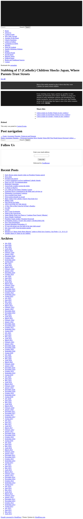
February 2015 (9, 473)
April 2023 (8, 304)
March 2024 (9, 283)
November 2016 (10, 435)
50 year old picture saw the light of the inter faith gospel (22, 226)
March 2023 (9, 305)
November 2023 (10, 291)
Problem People (10, 53)
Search (22, 27)
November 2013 (10, 501)
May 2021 (8, 336)
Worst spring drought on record (15, 197)
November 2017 (10, 413)
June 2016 (8, 444)
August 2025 (9, 261)
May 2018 (8, 402)
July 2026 (8, 243)
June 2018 (8, 400)
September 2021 (10, 329)
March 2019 (9, 384)
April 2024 (8, 282)
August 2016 (9, 441)
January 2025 (9, 271)
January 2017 (9, 431)
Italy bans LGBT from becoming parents (18, 228)
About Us (8, 32)
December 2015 (10, 455)
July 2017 (8, 420)
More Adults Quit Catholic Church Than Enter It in (21, 199)
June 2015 (8, 466)
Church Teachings (10, 40)
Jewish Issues (9, 54)
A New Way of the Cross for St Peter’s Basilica (20, 206)
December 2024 (10, 272)
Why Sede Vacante (11, 36)
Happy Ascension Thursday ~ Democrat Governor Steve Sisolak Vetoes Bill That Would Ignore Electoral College (38, 138)
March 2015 (9, 472)
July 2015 (8, 464)
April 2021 (8, 338)
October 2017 (9, 415)
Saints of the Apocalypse (13, 213)
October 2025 (9, 258)
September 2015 (10, 461)
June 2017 (8, 422)
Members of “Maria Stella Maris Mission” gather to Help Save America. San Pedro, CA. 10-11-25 (36, 231)
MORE (47, 103)
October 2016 (9, 437)
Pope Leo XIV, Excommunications (16, 182)
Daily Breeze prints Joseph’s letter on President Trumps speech (25, 175)
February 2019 (9, 386)
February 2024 (9, 285)
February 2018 (9, 408)
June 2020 (8, 357)
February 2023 (9, 307)
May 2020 (8, 358)
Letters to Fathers (10, 42)
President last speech (11, 178)
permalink (13, 65)
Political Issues (9, 58)
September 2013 (10, 504)
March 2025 (9, 267)
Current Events (9, 34)
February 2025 (9, 269)
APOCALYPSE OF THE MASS (15, 204)
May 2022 (8, 314)
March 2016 (9, 450)
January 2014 (9, 497)
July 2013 (8, 508)
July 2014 (8, 486)
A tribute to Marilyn (11, 188)
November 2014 (10, 479)
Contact (7, 62)
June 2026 (8, 245)
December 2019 (10, 367)
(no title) (7, 208)
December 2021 (10, 324)
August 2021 (9, 331)
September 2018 (10, 395)
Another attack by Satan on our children (18, 233)
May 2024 (8, 280)
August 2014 (9, 484)
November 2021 (10, 325)
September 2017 (10, 417)
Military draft (9, 200)
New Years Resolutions (12, 222)
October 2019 (9, 371)
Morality (7, 45)
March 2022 (9, 318)
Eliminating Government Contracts (16, 193)
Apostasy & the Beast (12, 38)
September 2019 (10, 373)
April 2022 (8, 316)
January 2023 (9, 309)
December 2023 (10, 289)
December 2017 (10, 411)
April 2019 (8, 382)
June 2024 (8, 278)
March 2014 (9, 494)
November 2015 (10, 457)
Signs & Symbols (10, 47)
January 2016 (9, 453)
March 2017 (9, 428)
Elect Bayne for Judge (12, 202)
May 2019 (8, 380)
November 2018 (10, 391)
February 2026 (9, 252)
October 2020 (9, 349)
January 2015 (9, 475)
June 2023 (8, 300)
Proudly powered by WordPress (11, 517)
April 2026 (8, 249)
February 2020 (9, 364)
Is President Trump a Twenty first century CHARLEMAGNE (24, 220)
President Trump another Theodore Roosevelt (19, 219)
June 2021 (8, 335)
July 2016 (8, 442)
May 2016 (8, 446)
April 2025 (8, 265)
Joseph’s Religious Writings (13, 49)
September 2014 (10, 483)
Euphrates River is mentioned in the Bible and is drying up (23, 191)
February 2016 (9, 452)
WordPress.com (40, 517)
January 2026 (9, 254)
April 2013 (8, 514)
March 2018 (9, 406)
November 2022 (10, 313)
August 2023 (9, 296)
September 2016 (10, 439)
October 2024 (9, 274)
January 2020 (9, 366)
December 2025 (10, 256)
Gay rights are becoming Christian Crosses (18, 189)
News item (8, 177)
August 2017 (9, 419)
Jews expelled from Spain (13, 195)
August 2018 (9, 397)
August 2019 (9, 375)
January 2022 (9, 322)
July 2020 (8, 355)
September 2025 (10, 260)
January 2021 (9, 344)
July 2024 (8, 276)
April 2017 (8, 426)
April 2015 (8, 470)
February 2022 (9, 320)
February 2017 (9, 430)
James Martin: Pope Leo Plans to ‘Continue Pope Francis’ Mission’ (26, 215)
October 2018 (9, 393)
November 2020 (10, 347)
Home (7, 31)
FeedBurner (46, 163)
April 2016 (8, 448)
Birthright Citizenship (12, 184)
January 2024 (9, 287)
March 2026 (9, 251)
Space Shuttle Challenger (13, 217)
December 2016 (10, 433)
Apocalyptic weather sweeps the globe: (17, 186)
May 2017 (8, 424)
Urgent (7, 210)
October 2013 (9, 503)
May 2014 (8, 490)
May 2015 (8, 468)
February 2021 (9, 342)
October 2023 (9, 293)
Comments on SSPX (11, 43)
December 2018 (10, 389)
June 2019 (8, 378)
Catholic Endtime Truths (41, 13)
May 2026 (8, 247)
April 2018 (8, 404)
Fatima (7, 51)
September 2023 (10, 294)
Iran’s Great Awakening (12, 211)
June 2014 (8, 488)
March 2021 (9, 340)
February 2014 (9, 495)
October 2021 (9, 327)
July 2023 (8, 298)
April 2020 (8, 360)
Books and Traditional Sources (14, 60)
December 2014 (10, 477)
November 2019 (10, 369)
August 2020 (9, 353)
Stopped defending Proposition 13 (16, 224)
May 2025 (8, 263)
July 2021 (8, 333)
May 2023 (8, 302)
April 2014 (8, 492)
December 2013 (10, 499)
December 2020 (10, 346)
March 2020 (9, 362)
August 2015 (9, 462)
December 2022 (10, 311)
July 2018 (8, 399)
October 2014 (9, 481)
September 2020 (10, 351)
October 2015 (9, 459)
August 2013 (9, 506)
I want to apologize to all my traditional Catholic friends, (23, 180)
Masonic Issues (10, 56)
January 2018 (9, 409)
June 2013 (8, 510)
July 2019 (8, 377)
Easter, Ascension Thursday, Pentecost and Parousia (18, 136)
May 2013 (8, 512)
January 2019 (9, 388)
